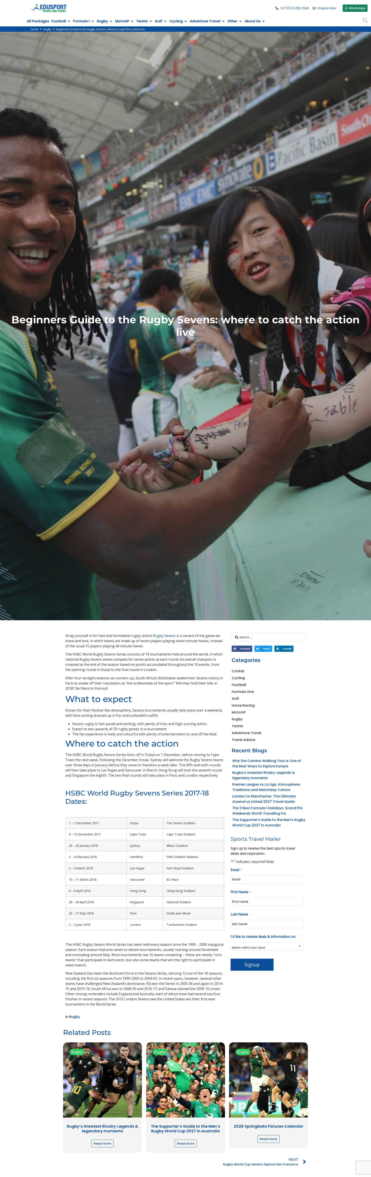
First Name (241, 892)
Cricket (238, 671)
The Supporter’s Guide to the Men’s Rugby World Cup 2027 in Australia (185, 1129)
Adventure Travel (246, 732)
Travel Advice (243, 739)
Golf (235, 698)
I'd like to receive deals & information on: (263, 936)
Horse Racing (243, 705)
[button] (61, 21)
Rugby (47, 29)
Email (236, 869)
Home (34, 29)
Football (239, 684)
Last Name (239, 914)
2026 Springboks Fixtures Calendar (268, 1126)
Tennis (237, 726)
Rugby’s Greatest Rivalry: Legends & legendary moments (102, 1129)
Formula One (243, 691)
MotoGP (239, 712)
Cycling (238, 677)
